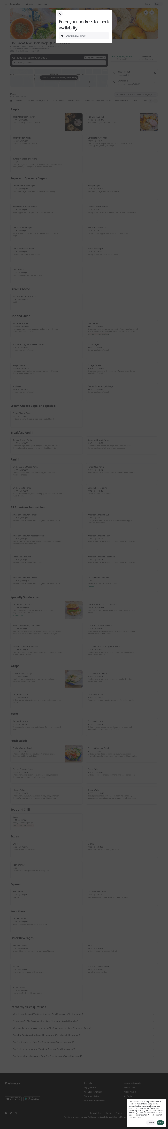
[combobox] (86, 35)
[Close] (60, 14)
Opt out (151, 1123)
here (139, 1117)
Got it (160, 1123)
